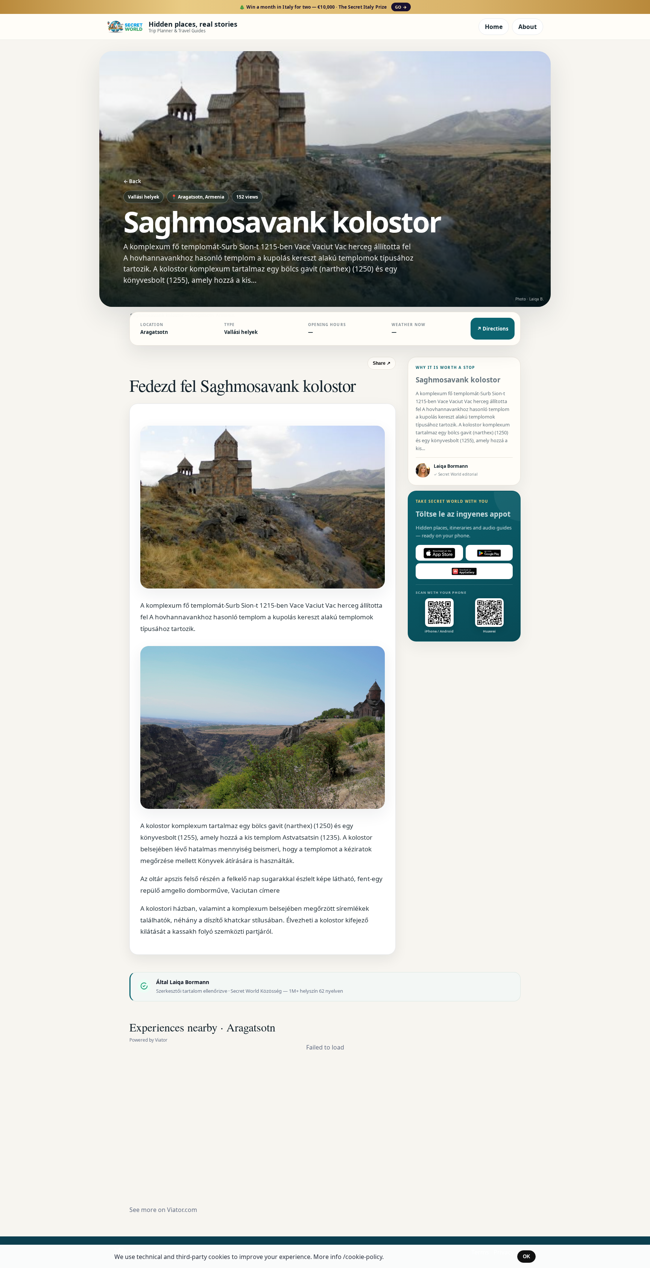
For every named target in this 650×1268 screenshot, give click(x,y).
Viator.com (182, 1210)
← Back (132, 181)
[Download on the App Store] (439, 553)
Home (494, 27)
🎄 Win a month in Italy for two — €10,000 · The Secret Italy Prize (323, 7)
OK (526, 1256)
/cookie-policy (362, 1257)
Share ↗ (381, 363)
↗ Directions (492, 328)
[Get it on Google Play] (489, 553)
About (527, 27)
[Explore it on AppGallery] (464, 571)
